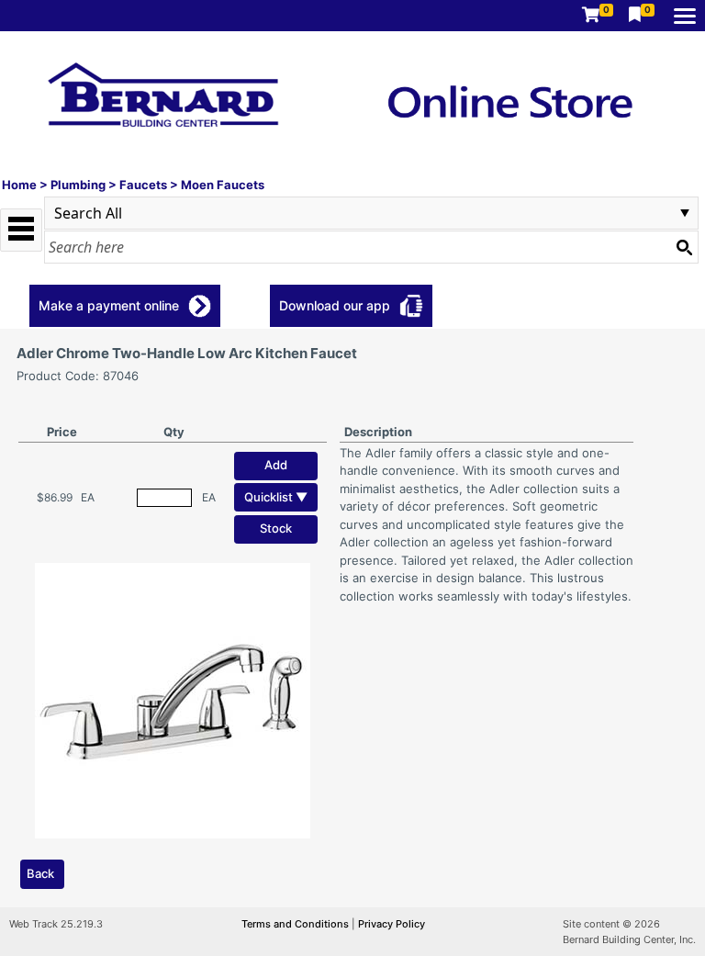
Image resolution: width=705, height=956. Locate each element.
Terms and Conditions (296, 923)
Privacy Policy (391, 923)
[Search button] (683, 247)
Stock (276, 528)
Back (40, 873)
